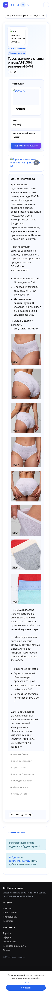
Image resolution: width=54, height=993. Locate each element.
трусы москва (20, 793)
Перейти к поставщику (26, 145)
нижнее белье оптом (23, 774)
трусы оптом (19, 767)
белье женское (20, 787)
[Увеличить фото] (26, 162)
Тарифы (7, 933)
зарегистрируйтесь (20, 860)
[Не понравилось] (30, 815)
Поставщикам (10, 916)
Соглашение (9, 941)
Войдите (14, 857)
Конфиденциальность (14, 945)
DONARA (20, 109)
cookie (26, 982)
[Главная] (8, 16)
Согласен (26, 987)
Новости (7, 908)
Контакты (8, 920)
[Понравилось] (22, 815)
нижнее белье (20, 754)
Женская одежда (17, 53)
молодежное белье (23, 780)
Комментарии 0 (17, 832)
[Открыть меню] (46, 4)
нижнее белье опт (22, 760)
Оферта (7, 937)
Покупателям (9, 912)
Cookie (6, 950)
